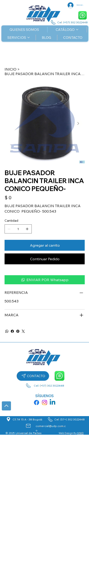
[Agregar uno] (27, 228)
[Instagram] (44, 402)
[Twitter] (23, 331)
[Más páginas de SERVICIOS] (28, 37)
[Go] (6, 406)
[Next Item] (78, 123)
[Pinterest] (18, 331)
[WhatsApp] (7, 331)
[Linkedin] (52, 402)
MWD (80, 433)
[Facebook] (12, 331)
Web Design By (68, 433)
